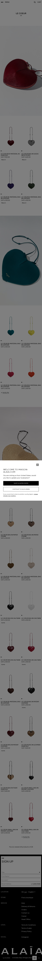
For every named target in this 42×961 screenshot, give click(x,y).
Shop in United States (21, 483)
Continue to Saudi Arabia (21, 489)
